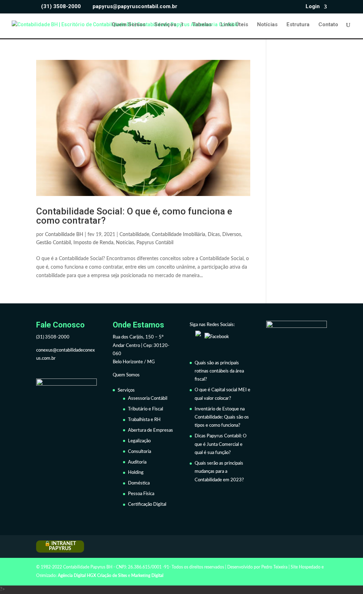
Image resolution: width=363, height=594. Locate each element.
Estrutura (297, 25)
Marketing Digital (147, 575)
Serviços (165, 25)
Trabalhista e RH (144, 420)
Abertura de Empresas (150, 430)
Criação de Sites (112, 575)
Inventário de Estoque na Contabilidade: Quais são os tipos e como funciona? (222, 417)
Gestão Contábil (53, 242)
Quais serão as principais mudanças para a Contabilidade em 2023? (219, 471)
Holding (136, 472)
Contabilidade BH (64, 234)
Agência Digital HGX (77, 575)
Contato (328, 25)
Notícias (267, 25)
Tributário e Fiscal (145, 409)
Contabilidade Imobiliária (178, 234)
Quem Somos (128, 25)
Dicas (214, 234)
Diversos (231, 234)
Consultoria (139, 451)
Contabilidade (134, 234)
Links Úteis (234, 25)
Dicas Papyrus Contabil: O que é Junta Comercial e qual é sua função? (220, 444)
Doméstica (139, 483)
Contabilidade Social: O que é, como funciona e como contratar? (134, 216)
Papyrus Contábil (154, 242)
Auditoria (137, 462)
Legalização (139, 441)
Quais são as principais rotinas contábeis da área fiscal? (219, 371)
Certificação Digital (147, 504)
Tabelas (202, 25)
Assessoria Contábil (147, 398)
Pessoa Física (141, 494)
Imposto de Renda (93, 242)
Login (313, 7)
